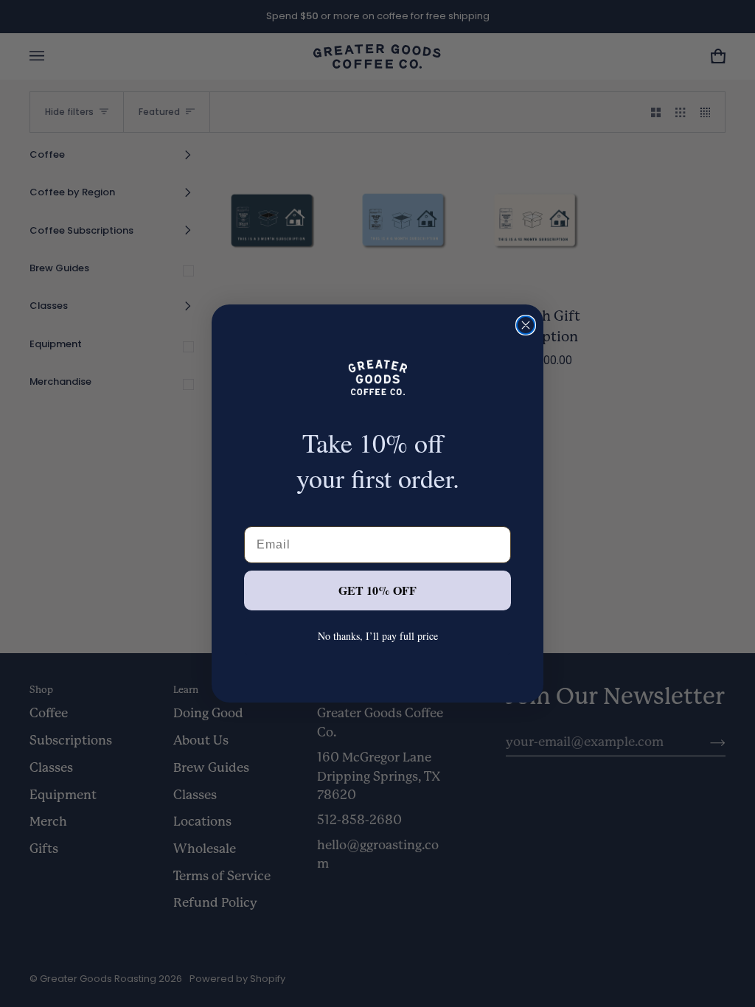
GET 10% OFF (377, 590)
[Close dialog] (526, 325)
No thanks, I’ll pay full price (378, 636)
